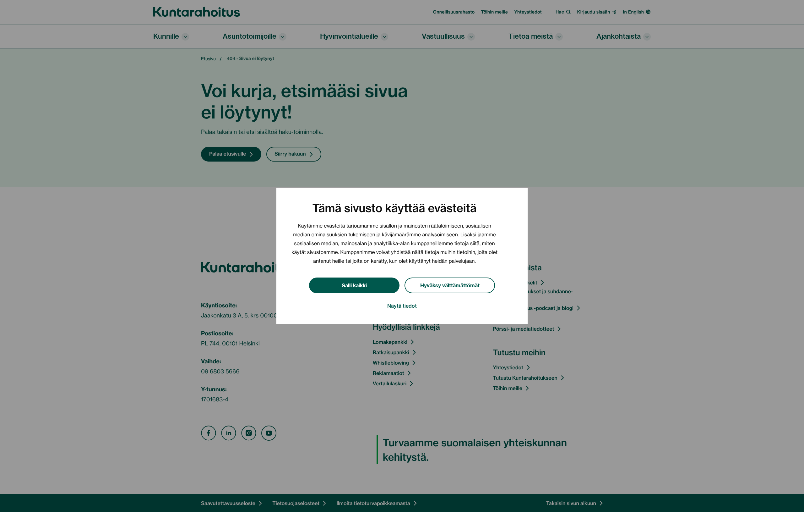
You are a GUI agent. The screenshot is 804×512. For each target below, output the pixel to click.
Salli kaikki (354, 285)
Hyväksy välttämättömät (450, 285)
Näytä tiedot (402, 305)
